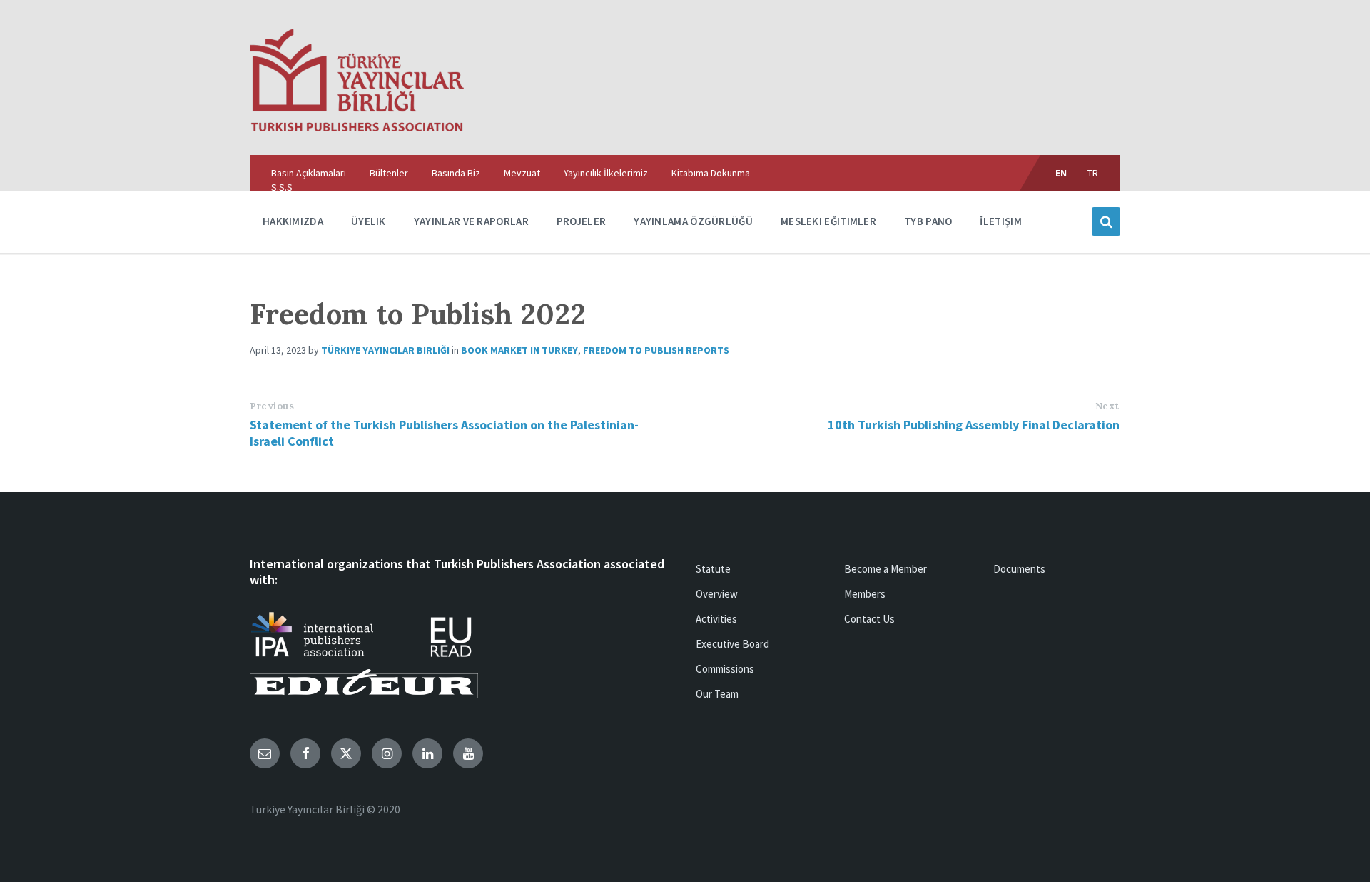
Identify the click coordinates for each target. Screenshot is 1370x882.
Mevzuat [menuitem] (522, 172)
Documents (1019, 569)
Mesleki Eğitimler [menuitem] (828, 221)
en (1061, 172)
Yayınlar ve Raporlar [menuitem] (471, 221)
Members (865, 594)
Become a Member (885, 569)
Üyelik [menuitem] (368, 221)
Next (1107, 406)
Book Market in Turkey (519, 350)
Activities (716, 619)
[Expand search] (1106, 221)
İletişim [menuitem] (1000, 221)
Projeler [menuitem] (581, 221)
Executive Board (732, 644)
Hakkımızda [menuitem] (293, 221)
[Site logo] (357, 127)
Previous (272, 406)
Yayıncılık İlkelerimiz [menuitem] (606, 172)
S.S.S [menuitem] (282, 187)
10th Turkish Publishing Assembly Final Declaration (974, 424)
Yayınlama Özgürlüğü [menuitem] (693, 221)
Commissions (725, 669)
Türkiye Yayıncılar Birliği (385, 350)
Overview (717, 594)
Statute (713, 569)
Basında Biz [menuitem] (456, 172)
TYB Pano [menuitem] (928, 221)
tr (1093, 172)
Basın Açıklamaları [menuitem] (308, 172)
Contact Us (869, 619)
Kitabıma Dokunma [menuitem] (710, 172)
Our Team (717, 694)
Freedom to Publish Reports (656, 350)
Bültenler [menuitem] (389, 172)
